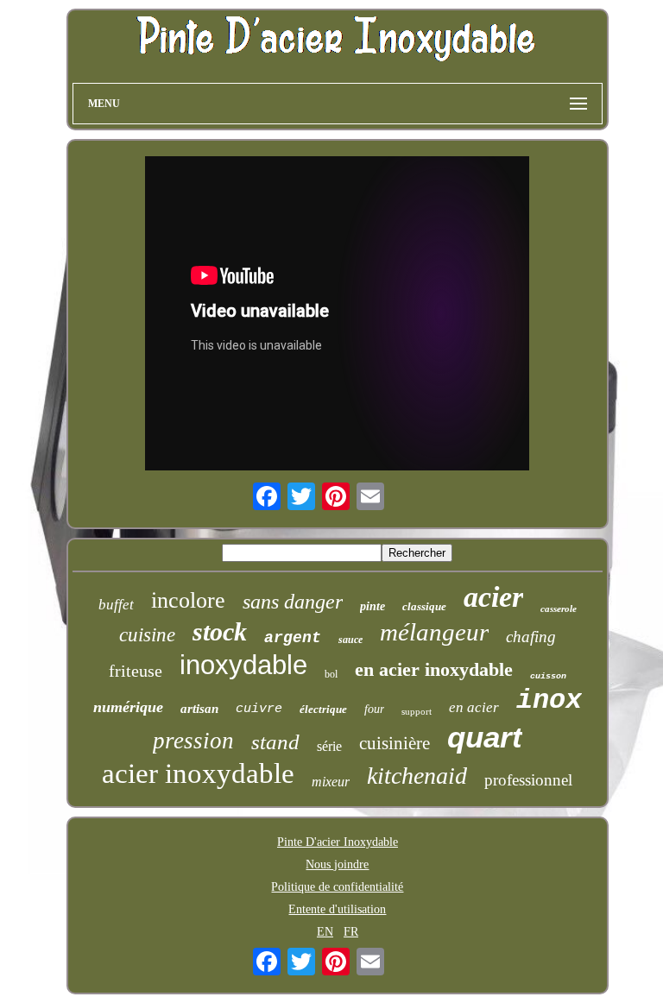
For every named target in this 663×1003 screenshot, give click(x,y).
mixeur (331, 781)
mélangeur (434, 632)
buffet (116, 604)
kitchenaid (417, 775)
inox (549, 700)
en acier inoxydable (434, 669)
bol (331, 674)
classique (424, 606)
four (374, 709)
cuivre (259, 709)
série (329, 746)
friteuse (135, 670)
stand (275, 742)
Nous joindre (337, 864)
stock (220, 631)
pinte (372, 606)
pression (193, 741)
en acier (474, 707)
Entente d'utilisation (337, 909)
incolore (188, 600)
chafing (531, 637)
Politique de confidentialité (337, 886)
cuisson (548, 676)
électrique (323, 709)
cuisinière (394, 743)
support (416, 711)
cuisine (147, 635)
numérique (128, 707)
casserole (558, 608)
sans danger (293, 601)
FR (351, 931)
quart (484, 737)
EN (325, 931)
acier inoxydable (198, 773)
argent (292, 638)
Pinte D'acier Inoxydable (337, 842)
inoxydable (243, 665)
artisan (199, 709)
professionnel (528, 780)
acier (493, 597)
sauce (350, 640)
